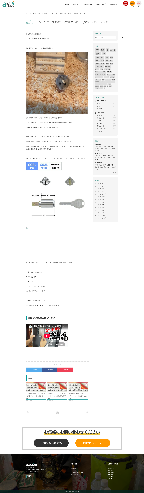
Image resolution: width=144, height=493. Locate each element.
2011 (99, 218)
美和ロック (108, 66)
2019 (99, 197)
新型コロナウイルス (100, 74)
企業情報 (66, 4)
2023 (99, 186)
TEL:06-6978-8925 (51, 443)
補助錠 (97, 64)
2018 (99, 199)
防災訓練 (101, 86)
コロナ (110, 86)
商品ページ (43, 305)
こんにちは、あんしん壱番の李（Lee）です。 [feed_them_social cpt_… (105, 148)
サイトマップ (75, 474)
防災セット (98, 72)
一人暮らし (97, 88)
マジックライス (99, 66)
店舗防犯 (97, 82)
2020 (99, 194)
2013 (99, 213)
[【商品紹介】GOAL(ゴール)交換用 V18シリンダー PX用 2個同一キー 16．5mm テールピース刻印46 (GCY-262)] (36, 387)
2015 (99, 207)
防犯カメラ (107, 69)
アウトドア (98, 79)
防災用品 (102, 82)
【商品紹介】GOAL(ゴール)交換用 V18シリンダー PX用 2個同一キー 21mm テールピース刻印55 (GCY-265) (78, 396)
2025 (99, 183)
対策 (96, 61)
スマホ (113, 82)
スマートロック (99, 77)
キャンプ (106, 77)
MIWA (104, 72)
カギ (104, 54)
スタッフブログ (101, 4)
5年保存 (109, 72)
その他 (46, 13)
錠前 (107, 61)
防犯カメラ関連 (105, 129)
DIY (96, 84)
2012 (99, 215)
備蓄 (111, 57)
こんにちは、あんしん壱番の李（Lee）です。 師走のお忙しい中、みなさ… (105, 158)
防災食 (113, 79)
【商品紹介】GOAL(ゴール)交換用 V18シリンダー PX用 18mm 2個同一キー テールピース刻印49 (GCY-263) (57, 396)
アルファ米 (108, 79)
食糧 (103, 79)
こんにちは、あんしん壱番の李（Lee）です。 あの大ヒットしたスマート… (105, 167)
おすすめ (97, 86)
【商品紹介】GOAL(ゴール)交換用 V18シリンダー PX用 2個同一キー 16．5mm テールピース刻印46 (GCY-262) (35, 396)
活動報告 (105, 109)
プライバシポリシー (77, 472)
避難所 (97, 69)
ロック (102, 61)
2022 (99, 189)
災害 (106, 57)
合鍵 (111, 64)
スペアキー (105, 84)
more (114, 172)
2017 (99, 202)
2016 (99, 205)
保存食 (98, 54)
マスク (101, 88)
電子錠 (109, 84)
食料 (101, 69)
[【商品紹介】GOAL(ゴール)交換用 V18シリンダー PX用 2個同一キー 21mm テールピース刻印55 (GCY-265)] (78, 387)
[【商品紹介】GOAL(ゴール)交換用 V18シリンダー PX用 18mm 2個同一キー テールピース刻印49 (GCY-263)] (57, 387)
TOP (27, 13)
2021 (99, 191)
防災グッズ (100, 57)
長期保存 (112, 77)
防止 (105, 86)
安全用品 (105, 123)
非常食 (112, 50)
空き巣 (102, 64)
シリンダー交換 (111, 74)
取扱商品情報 (88, 4)
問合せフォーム (92, 443)
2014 (99, 210)
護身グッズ (105, 126)
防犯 (97, 50)
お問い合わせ (114, 4)
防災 (102, 50)
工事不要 (99, 84)
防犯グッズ (105, 115)
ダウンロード (77, 4)
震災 (111, 61)
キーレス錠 (108, 82)
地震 (107, 64)
